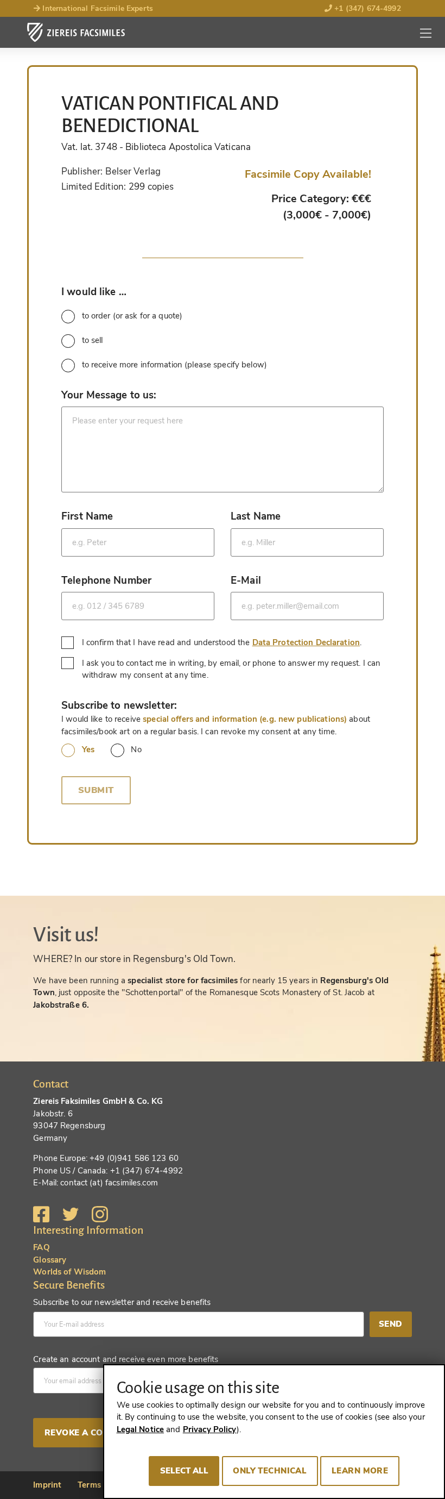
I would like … (93, 291)
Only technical (270, 1470)
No (136, 749)
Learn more (360, 1470)
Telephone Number (106, 580)
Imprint (47, 1484)
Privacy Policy (210, 1429)
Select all (184, 1470)
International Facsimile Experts (96, 8)
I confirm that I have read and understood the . (223, 642)
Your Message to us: (108, 395)
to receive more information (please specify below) (175, 364)
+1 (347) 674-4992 (366, 8)
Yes (88, 749)
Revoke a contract (90, 1432)
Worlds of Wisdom (69, 1271)
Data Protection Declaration (306, 642)
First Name (87, 516)
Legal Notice (140, 1429)
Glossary (49, 1259)
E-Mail (246, 580)
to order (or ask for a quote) (132, 315)
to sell (92, 340)
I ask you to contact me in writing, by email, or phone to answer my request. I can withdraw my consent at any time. (231, 669)
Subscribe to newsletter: (119, 705)
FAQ (41, 1247)
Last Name (256, 516)
